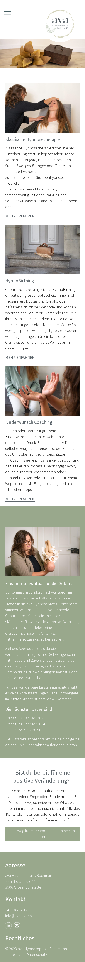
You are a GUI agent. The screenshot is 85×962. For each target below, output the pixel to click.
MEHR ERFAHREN (20, 216)
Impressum (14, 954)
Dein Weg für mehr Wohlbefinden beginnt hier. (42, 833)
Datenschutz (36, 954)
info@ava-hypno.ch (20, 916)
